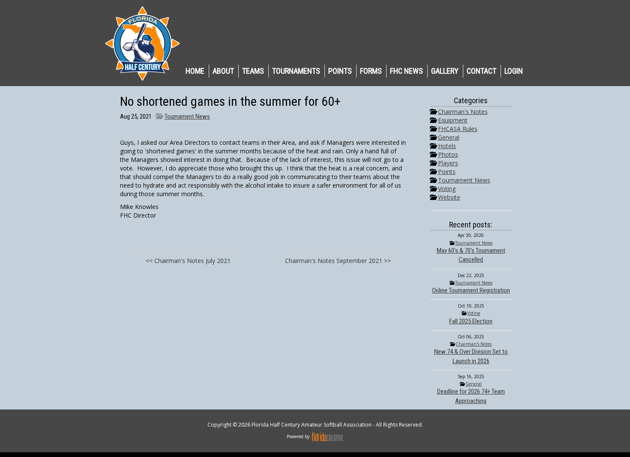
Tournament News (187, 116)
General (448, 137)
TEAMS (253, 70)
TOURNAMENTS (296, 70)
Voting (447, 189)
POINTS (340, 70)
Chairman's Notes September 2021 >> (338, 261)
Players (448, 163)
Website (449, 197)
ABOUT (223, 70)
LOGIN (513, 70)
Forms (371, 70)
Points (447, 171)
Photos (448, 154)
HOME (195, 70)
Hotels (447, 146)
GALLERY (445, 70)
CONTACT (481, 70)
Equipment (453, 120)
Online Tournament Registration (471, 290)
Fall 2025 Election (470, 321)
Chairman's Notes (463, 112)
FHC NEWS (406, 70)
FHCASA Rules (457, 129)
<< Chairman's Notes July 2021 (188, 261)
